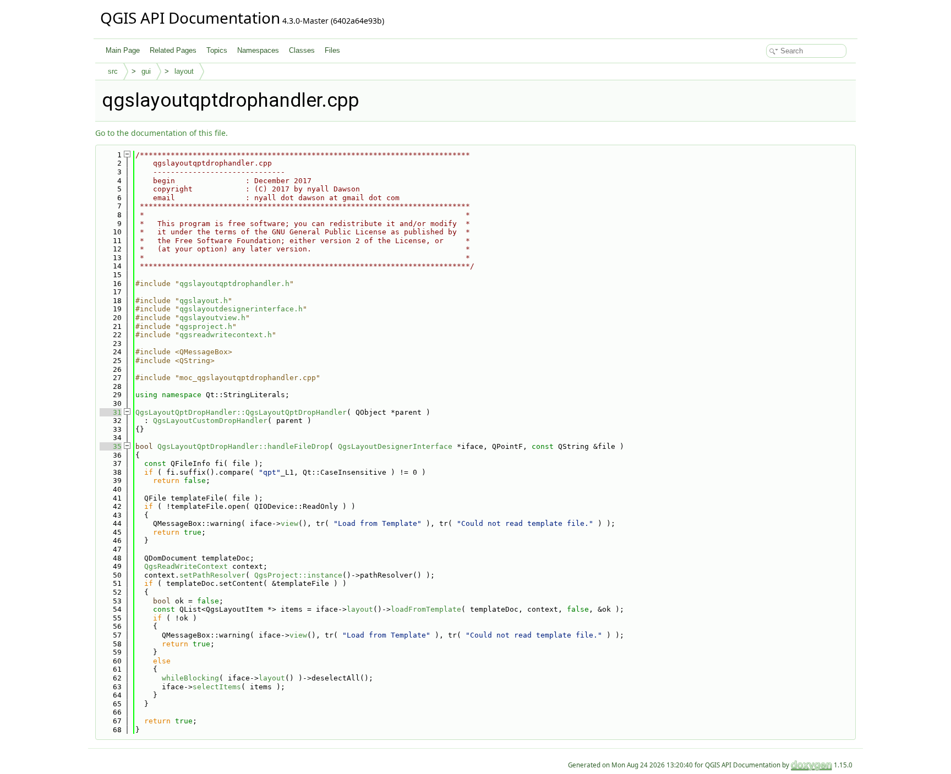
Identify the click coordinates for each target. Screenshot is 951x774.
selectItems (217, 687)
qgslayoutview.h (212, 318)
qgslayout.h (203, 301)
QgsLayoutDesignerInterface (395, 446)
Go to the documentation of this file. (161, 133)
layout (184, 71)
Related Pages (173, 50)
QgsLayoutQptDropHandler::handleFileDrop (243, 446)
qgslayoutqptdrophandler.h (234, 283)
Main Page (123, 50)
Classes (302, 50)
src (113, 71)
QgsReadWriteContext (186, 566)
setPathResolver (212, 575)
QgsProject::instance (298, 575)
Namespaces (258, 50)
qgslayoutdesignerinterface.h (241, 309)
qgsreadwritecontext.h (225, 335)
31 (111, 412)
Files (332, 50)
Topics (216, 50)
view (289, 523)
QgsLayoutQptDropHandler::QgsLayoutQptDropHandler (241, 412)
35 (111, 446)
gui (146, 71)
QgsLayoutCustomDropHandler (210, 420)
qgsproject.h (205, 326)
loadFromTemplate (426, 609)
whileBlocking (190, 678)
